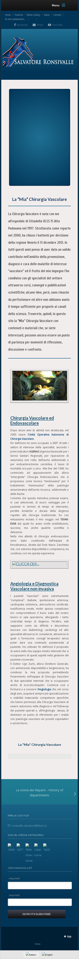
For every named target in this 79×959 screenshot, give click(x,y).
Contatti (57, 14)
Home (8, 14)
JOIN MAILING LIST (20, 867)
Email (40, 24)
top (69, 936)
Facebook (22, 24)
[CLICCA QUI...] (39, 385)
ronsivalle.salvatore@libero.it (29, 825)
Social (47, 14)
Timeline (19, 14)
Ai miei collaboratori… (15, 19)
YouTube (57, 24)
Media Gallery (33, 14)
